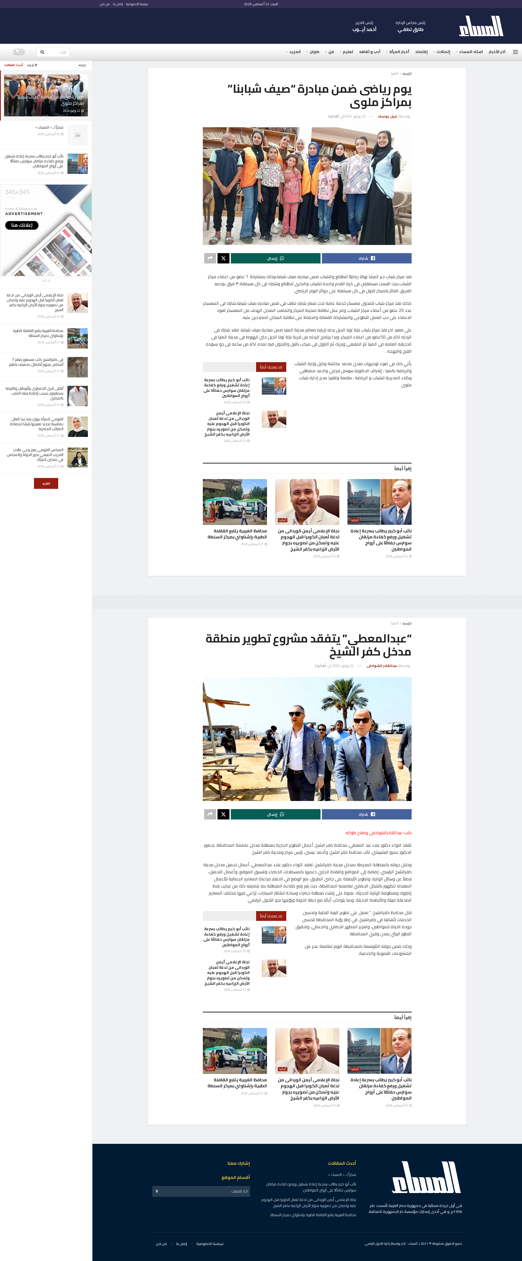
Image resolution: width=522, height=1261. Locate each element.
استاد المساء (471, 51)
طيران (314, 51)
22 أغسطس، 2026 (235, 402)
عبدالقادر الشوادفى (381, 665)
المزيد (46, 483)
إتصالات (443, 51)
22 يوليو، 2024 (355, 116)
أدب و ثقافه (369, 51)
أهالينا (394, 73)
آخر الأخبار (497, 51)
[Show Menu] (515, 52)
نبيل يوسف (387, 116)
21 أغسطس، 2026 (252, 544)
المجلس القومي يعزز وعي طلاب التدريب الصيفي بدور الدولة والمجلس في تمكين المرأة (35, 454)
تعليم (348, 51)
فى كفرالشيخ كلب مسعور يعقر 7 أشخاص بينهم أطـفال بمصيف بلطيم (36, 362)
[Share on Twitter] (223, 258)
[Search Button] (42, 52)
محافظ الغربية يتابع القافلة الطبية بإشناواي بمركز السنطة (38, 333)
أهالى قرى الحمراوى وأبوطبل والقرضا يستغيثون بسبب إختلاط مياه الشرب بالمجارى (34, 393)
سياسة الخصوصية (137, 4)
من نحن (105, 4)
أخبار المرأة (399, 51)
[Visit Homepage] (484, 26)
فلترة (83, 65)
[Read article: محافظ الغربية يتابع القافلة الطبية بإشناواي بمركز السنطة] (235, 502)
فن (331, 51)
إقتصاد (421, 51)
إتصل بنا (118, 4)
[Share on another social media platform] (210, 258)
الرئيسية (407, 73)
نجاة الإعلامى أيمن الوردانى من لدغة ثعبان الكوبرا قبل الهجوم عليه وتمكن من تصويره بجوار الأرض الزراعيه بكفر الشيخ (35, 302)
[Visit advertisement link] (46, 230)
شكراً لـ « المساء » (49, 127)
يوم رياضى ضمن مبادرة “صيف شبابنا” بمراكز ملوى (50, 99)
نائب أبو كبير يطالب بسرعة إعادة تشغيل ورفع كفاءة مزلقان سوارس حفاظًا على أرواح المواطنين (34, 161)
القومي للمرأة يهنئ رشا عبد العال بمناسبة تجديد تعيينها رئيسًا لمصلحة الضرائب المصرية (36, 423)
